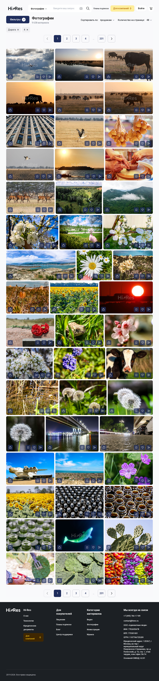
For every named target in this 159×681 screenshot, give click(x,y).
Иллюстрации (93, 629)
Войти (141, 8)
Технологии (28, 621)
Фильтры (17, 19)
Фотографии (37, 8)
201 (102, 38)
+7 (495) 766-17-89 (132, 616)
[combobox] (107, 20)
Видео (90, 620)
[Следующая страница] (111, 38)
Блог (58, 629)
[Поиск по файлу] (81, 8)
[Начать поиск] (88, 8)
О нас (26, 616)
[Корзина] (151, 8)
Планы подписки (101, 8)
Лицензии (60, 620)
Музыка (90, 634)
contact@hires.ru (131, 621)
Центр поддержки (64, 634)
